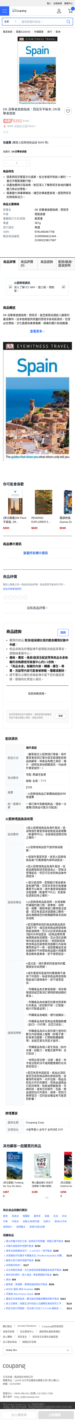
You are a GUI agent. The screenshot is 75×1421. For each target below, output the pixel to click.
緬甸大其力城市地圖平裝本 (20, 1260)
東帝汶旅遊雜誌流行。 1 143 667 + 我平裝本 (29, 1251)
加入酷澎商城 (10, 1341)
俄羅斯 (26, 1216)
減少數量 (27, 163)
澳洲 (8, 1279)
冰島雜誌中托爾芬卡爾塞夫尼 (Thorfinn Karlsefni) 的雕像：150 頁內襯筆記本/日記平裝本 (35, 1255)
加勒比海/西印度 (31, 1221)
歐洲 (58, 32)
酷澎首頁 (7, 32)
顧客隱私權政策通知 (49, 1331)
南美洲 (15, 1216)
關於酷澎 (7, 1326)
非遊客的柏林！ (14, 1265)
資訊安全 (22, 1336)
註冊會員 (57, 3)
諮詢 (63, 632)
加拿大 (46, 1221)
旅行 (49, 32)
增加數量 (6, 163)
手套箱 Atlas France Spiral (19, 1294)
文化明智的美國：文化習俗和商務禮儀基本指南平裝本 (33, 1270)
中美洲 (15, 1221)
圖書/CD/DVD (23, 32)
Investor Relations (27, 1326)
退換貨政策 (8, 1331)
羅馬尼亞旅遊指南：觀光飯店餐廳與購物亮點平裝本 (32, 1299)
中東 (5, 1221)
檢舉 (60, 716)
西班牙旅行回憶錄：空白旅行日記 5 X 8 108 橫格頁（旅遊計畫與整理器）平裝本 (35, 1308)
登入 (49, 3)
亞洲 (55, 1216)
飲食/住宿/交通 (37, 1227)
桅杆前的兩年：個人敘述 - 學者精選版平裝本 (29, 1275)
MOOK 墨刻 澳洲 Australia (19, 1289)
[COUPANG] (14, 1367)
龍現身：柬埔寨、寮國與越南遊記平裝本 (27, 1284)
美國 (47, 1216)
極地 (5, 1216)
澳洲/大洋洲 (60, 1221)
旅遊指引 (7, 1227)
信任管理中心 (27, 1331)
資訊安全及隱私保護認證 (45, 1336)
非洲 (64, 1216)
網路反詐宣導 (29, 1341)
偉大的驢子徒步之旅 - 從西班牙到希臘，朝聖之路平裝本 (34, 1241)
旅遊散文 (21, 1227)
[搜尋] (68, 21)
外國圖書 (38, 32)
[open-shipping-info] (36, 143)
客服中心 (68, 3)
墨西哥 (37, 1216)
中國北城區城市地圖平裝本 (20, 1246)
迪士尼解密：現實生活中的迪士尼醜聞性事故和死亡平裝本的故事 (35, 1303)
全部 (6, 21)
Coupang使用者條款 (52, 1326)
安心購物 (7, 1336)
